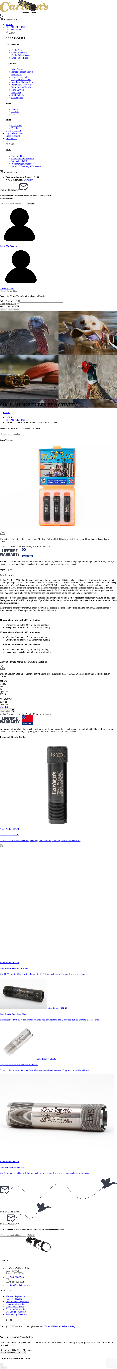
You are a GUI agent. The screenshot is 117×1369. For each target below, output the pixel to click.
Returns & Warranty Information (26, 166)
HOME (9, 417)
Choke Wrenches (19, 52)
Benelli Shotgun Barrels (22, 72)
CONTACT (11, 138)
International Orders (20, 161)
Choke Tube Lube (19, 58)
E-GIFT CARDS (13, 131)
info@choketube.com (20, 1285)
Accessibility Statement (16, 1314)
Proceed (21, 1353)
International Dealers (15, 1306)
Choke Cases (17, 50)
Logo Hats (16, 114)
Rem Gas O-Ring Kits (21, 84)
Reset (3, 309)
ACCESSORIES (13, 29)
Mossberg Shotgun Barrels (23, 82)
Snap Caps (16, 92)
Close (3, 1367)
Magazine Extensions (21, 79)
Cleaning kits (17, 97)
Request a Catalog (14, 1299)
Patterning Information (16, 1309)
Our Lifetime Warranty (16, 1312)
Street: (3, 1350)
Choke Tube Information (22, 158)
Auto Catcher (17, 69)
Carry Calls (16, 125)
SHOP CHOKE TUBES (17, 27)
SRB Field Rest (18, 95)
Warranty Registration (21, 164)
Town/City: (11, 1350)
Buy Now (28, 180)
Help (8, 141)
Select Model (8, 304)
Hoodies (15, 109)
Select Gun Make (9, 301)
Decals (14, 128)
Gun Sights (16, 74)
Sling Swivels (17, 90)
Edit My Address (8, 1353)
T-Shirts (15, 111)
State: (20, 1350)
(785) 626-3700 (17, 1277)
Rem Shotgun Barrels (21, 87)
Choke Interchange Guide (17, 1301)
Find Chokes (14, 309)
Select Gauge (8, 306)
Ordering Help (18, 156)
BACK (6, 412)
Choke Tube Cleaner (20, 55)
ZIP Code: (27, 1350)
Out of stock (5, 707)
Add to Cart (6, 711)
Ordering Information (15, 1304)
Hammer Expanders (20, 77)
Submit (31, 204)
